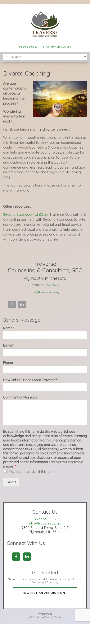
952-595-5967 (28, 46)
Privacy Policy (45, 613)
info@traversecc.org (57, 46)
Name (8, 328)
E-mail (8, 345)
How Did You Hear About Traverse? (31, 380)
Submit (11, 482)
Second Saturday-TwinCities (26, 214)
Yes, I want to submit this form (32, 471)
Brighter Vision (52, 617)
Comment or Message (20, 397)
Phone (8, 363)
